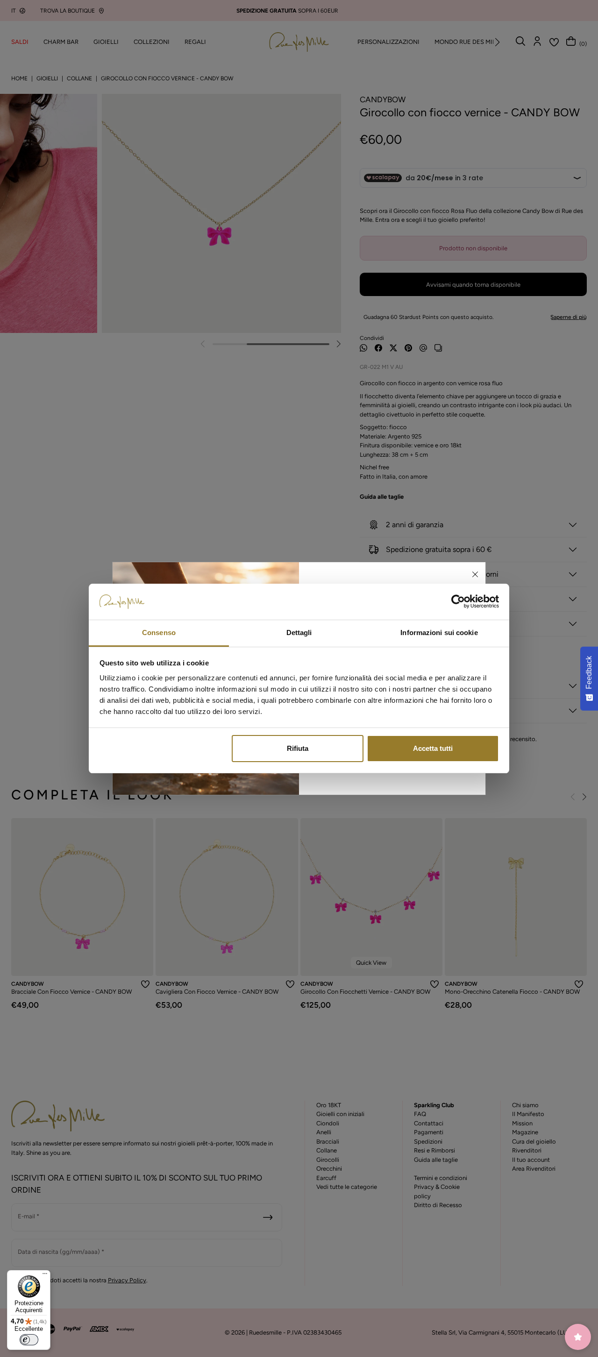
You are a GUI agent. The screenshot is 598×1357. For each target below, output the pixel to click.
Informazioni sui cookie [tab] (438, 632)
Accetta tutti (433, 748)
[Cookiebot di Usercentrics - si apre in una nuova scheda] (458, 602)
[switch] (29, 1339)
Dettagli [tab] (299, 632)
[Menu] (44, 1275)
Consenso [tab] (159, 632)
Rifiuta (297, 748)
